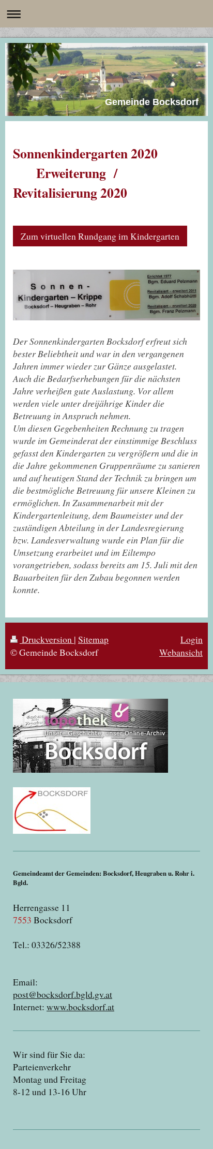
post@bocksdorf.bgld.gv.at (62, 994)
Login (191, 639)
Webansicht (181, 652)
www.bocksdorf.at (80, 1006)
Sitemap (93, 639)
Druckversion (47, 639)
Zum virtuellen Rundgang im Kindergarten (100, 236)
